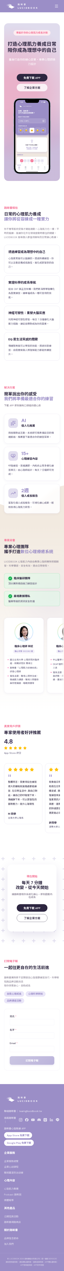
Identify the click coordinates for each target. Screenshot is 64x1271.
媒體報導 (9, 1200)
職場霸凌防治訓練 (13, 1172)
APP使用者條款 (26, 1265)
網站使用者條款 (12, 1262)
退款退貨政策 (38, 1262)
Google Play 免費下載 (19, 1142)
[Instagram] (20, 1119)
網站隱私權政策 (25, 1262)
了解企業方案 (32, 88)
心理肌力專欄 (11, 1188)
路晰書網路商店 (12, 1222)
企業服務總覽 (11, 1161)
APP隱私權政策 (51, 1262)
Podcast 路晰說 (12, 1194)
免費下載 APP (32, 78)
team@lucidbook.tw (30, 1111)
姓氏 (13, 1016)
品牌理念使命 (11, 1238)
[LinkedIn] (51, 1119)
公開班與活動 (11, 1216)
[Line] (57, 1119)
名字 (13, 1029)
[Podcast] (45, 1119)
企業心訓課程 (11, 1166)
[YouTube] (33, 1119)
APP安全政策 (39, 1265)
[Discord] (39, 1119)
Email (14, 1043)
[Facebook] (26, 1119)
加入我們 (9, 1244)
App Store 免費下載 (18, 1135)
